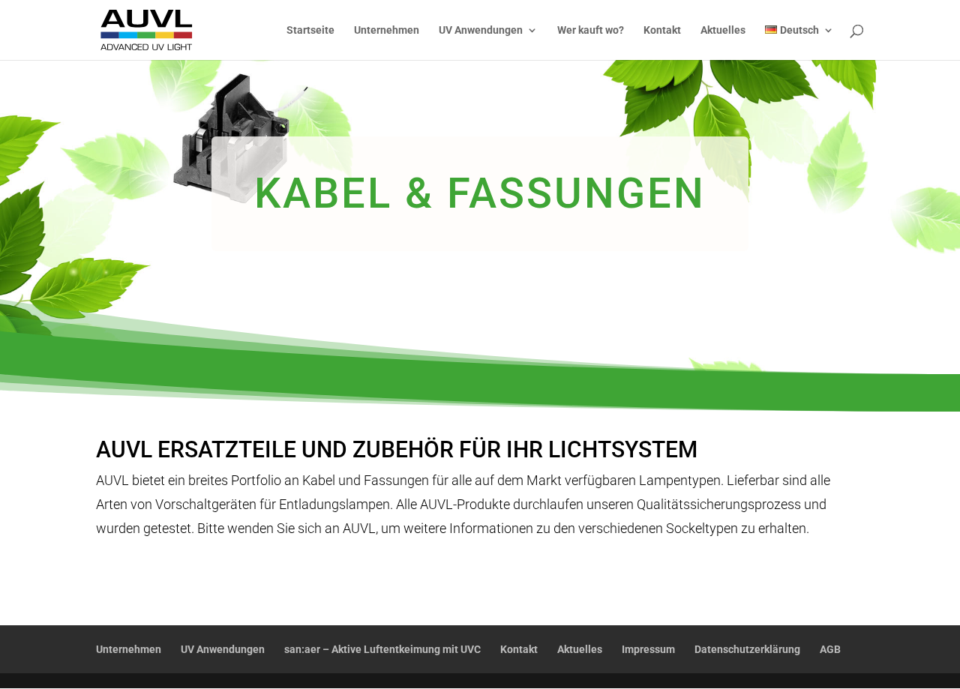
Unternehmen (386, 30)
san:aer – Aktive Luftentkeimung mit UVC (382, 649)
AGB (830, 649)
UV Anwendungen (481, 30)
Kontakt (662, 30)
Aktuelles (723, 30)
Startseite (310, 30)
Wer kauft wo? (590, 30)
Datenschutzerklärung (747, 649)
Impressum (648, 649)
